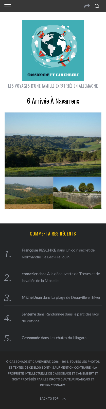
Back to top (49, 398)
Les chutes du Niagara (68, 337)
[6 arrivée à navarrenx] (53, 207)
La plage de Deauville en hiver (76, 297)
